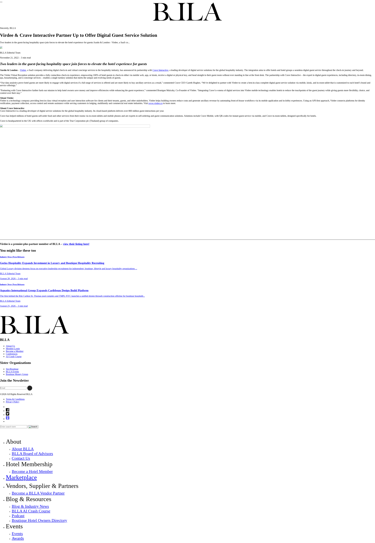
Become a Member (14, 351)
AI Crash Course (14, 356)
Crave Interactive (160, 70)
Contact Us (21, 458)
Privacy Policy (12, 402)
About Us (10, 346)
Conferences (11, 354)
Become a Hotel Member (32, 471)
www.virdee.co (155, 103)
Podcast (18, 515)
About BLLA (23, 449)
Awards (18, 538)
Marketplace (21, 477)
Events (17, 533)
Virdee (23, 70)
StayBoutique (12, 369)
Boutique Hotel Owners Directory (39, 520)
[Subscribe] (29, 388)
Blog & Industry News (30, 506)
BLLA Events (12, 371)
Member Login (13, 348)
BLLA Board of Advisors (32, 453)
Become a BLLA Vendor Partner (38, 493)
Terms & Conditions (15, 399)
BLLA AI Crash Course (31, 511)
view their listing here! (76, 243)
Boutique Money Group (17, 374)
